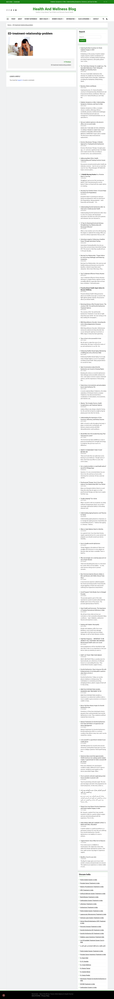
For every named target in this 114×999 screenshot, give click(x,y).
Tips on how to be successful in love (91, 338)
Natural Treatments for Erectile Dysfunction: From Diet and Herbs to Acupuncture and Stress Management (93, 723)
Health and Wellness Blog (54, 9)
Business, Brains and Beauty (88, 86)
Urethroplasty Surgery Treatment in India (91, 900)
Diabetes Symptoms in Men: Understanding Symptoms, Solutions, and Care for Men (74, 2)
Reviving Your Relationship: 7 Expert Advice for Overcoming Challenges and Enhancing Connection (93, 257)
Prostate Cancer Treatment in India (90, 883)
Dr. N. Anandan (84, 961)
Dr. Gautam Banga (85, 972)
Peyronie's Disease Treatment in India (90, 926)
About (20, 19)
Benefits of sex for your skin (88, 857)
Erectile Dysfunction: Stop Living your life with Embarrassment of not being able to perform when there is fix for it (93, 671)
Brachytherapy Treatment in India (89, 897)
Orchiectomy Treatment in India (89, 907)
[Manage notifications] (3, 995)
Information (70, 19)
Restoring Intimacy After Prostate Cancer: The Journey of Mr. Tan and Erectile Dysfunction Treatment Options (93, 306)
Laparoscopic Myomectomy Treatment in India (93, 914)
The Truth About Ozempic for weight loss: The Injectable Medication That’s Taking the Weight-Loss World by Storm (93, 68)
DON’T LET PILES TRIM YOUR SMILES (91, 655)
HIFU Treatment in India (86, 890)
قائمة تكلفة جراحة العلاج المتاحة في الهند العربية (92, 946)
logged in (20, 80)
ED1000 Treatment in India (87, 984)
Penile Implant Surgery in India (88, 879)
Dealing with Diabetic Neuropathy (90, 624)
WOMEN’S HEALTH (57, 19)
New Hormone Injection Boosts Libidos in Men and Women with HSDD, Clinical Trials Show (92, 576)
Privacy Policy (45, 995)
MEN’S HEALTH (44, 19)
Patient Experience (31, 19)
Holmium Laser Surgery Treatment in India (92, 918)
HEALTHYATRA (36, 995)
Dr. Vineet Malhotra (85, 965)
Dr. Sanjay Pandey (85, 975)
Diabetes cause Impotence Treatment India (92, 937)
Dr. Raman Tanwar (85, 968)
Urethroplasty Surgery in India (88, 987)
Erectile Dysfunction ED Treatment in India (92, 930)
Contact (96, 19)
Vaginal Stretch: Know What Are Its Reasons (93, 841)
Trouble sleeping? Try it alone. (89, 498)
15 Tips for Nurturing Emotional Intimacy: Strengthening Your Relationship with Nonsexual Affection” (92, 225)
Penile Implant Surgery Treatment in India (91, 911)
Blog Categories (83, 19)
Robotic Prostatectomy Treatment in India (91, 886)
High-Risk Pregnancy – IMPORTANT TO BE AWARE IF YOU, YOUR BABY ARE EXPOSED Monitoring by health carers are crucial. (92, 640)
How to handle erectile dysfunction (90, 543)
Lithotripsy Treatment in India (88, 904)
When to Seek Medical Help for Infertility (92, 529)
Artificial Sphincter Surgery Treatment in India (92, 893)
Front (13, 19)
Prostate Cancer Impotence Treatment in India (93, 954)
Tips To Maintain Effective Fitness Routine (92, 273)
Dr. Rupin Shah (84, 958)
